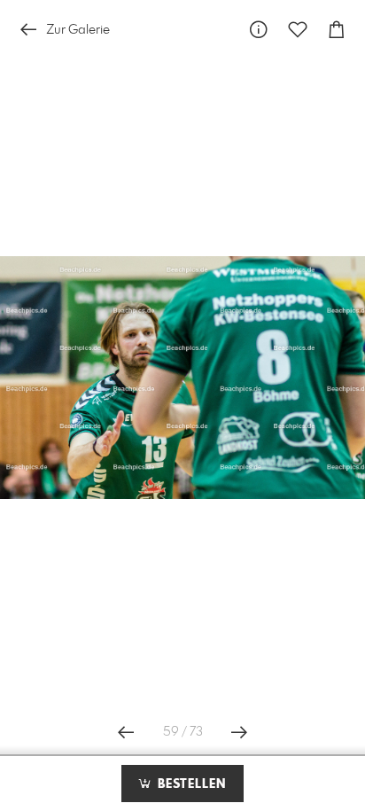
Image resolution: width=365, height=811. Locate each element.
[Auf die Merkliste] (297, 30)
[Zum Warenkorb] (336, 30)
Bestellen (189, 784)
